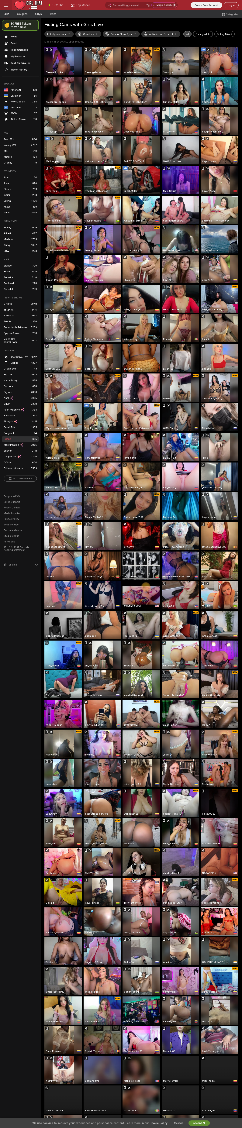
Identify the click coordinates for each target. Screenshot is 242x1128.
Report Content (12, 507)
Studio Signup (11, 536)
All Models (9, 541)
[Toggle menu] (6, 5)
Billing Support (12, 502)
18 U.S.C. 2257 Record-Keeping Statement (16, 548)
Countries (88, 34)
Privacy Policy (11, 519)
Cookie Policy (158, 1123)
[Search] (148, 5)
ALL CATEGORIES (22, 478)
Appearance (59, 34)
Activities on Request (161, 34)
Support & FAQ (12, 496)
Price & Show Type (122, 34)
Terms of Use (11, 524)
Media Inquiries (12, 513)
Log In (231, 5)
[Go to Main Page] (28, 5)
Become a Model (13, 530)
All (187, 34)
